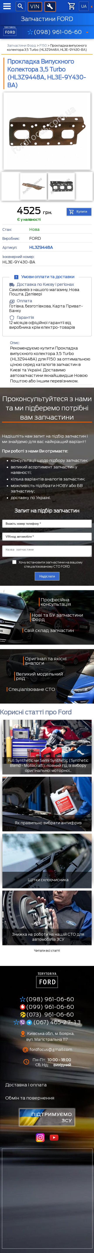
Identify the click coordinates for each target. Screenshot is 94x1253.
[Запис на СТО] (50, 7)
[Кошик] (72, 6)
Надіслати (47, 576)
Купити (82, 211)
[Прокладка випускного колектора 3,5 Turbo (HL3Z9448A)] (46, 131)
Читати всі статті (47, 950)
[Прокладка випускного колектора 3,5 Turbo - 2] (61, 186)
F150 (43, 45)
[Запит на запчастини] (35, 6)
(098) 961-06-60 (58, 32)
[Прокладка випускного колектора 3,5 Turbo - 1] (33, 186)
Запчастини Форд (21, 45)
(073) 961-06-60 (50, 1014)
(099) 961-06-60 (50, 1007)
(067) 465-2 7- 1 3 (56, 1022)
